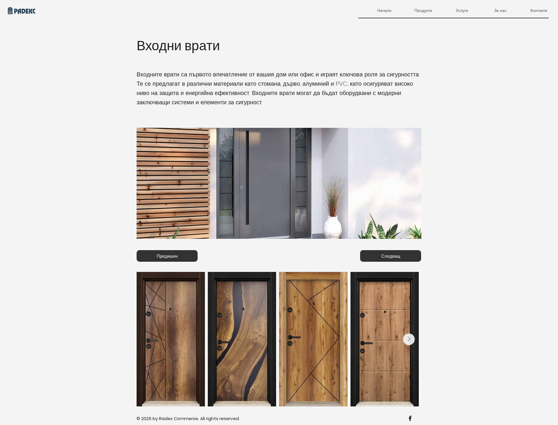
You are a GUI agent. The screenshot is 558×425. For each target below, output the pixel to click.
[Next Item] (409, 339)
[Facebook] (410, 418)
